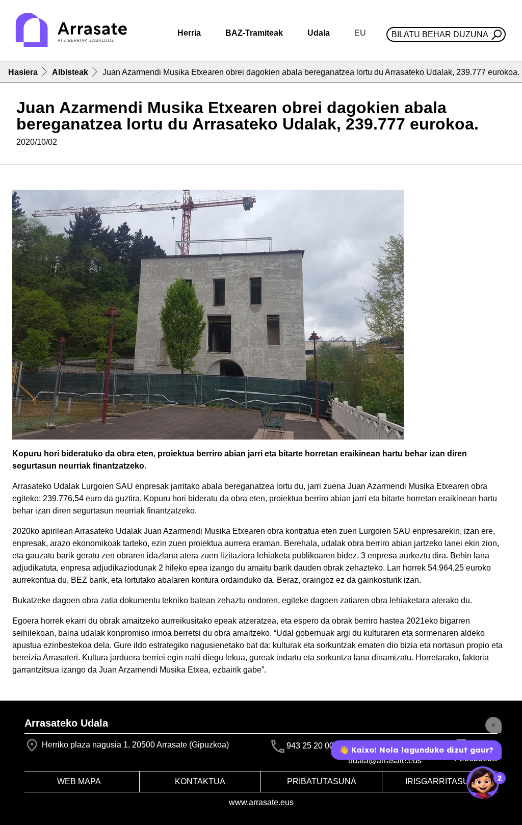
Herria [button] (189, 33)
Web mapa (79, 781)
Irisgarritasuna (443, 781)
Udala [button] (318, 33)
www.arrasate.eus (261, 802)
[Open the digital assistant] (482, 782)
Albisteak (70, 72)
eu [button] (360, 33)
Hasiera (23, 72)
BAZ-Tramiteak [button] (254, 33)
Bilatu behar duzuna (440, 34)
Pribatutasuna (321, 781)
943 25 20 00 (310, 746)
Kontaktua (200, 781)
